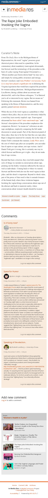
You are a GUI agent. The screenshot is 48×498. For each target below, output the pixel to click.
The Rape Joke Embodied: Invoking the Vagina (28, 446)
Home (14, 485)
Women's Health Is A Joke (11, 196)
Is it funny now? (11, 223)
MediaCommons (27, 488)
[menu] (3, 9)
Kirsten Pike (20, 430)
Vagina (24, 196)
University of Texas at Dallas (31, 276)
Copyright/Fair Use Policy (25, 490)
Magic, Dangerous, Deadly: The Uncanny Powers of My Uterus (25, 436)
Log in (42, 2)
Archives (33, 485)
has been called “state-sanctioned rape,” (25, 120)
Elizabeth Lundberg (10, 29)
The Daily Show (34, 196)
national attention (19, 106)
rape (43, 196)
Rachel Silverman (17, 228)
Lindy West (34, 140)
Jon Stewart (15, 200)
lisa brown (5, 200)
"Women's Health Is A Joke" (15, 417)
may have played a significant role (18, 83)
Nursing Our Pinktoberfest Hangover (27, 454)
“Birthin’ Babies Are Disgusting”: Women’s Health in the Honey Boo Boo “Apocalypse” (28, 426)
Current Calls (23, 485)
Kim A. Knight (16, 276)
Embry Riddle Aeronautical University (23, 230)
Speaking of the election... (15, 342)
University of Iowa (25, 29)
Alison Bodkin (21, 456)
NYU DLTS (33, 493)
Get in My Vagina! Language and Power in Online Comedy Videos (28, 465)
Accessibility (14, 493)
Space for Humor (11, 271)
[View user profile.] (6, 228)
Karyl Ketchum (21, 439)
